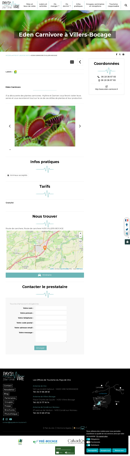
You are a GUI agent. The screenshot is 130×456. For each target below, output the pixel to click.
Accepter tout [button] (105, 450)
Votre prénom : (26, 313)
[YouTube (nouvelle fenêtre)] (10, 419)
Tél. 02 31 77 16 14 (41, 402)
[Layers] (80, 241)
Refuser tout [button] (119, 450)
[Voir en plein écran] (80, 245)
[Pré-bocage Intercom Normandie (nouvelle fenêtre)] (45, 442)
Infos (78, 5)
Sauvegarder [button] (92, 450)
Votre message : (26, 333)
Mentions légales (64, 428)
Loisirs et (43, 5)
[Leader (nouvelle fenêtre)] (65, 450)
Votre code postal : (25, 323)
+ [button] (80, 233)
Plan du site (49, 428)
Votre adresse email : (24, 328)
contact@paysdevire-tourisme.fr (15, 422)
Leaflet (52, 269)
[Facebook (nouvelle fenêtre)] (3, 419)
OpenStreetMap (64, 269)
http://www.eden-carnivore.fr (106, 89)
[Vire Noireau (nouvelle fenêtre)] (19, 442)
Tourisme (113, 5)
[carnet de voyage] (127, 241)
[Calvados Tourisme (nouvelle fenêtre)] (76, 441)
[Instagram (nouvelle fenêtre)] (7, 419)
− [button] (80, 236)
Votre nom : (28, 308)
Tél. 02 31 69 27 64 (41, 413)
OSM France (79, 269)
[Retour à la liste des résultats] (72, 62)
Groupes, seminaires (95, 5)
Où (55, 5)
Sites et (30, 5)
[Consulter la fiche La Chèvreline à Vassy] (80, 62)
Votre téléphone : (25, 318)
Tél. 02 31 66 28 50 (41, 392)
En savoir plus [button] (102, 436)
